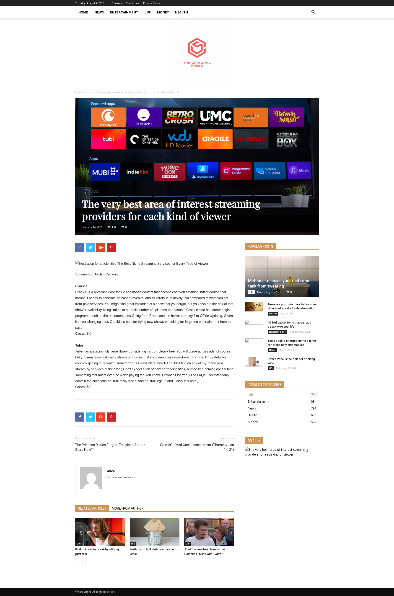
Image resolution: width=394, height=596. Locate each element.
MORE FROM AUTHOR (128, 508)
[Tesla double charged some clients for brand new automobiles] (254, 345)
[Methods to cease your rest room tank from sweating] (282, 276)
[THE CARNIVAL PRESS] (197, 52)
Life (148, 12)
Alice (111, 471)
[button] (313, 12)
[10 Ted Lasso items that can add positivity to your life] (254, 327)
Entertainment (124, 12)
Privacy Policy (151, 3)
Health (181, 12)
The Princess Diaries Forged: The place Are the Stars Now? (110, 447)
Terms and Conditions (125, 3)
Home (83, 12)
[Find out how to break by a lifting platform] (100, 532)
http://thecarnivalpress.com (122, 477)
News (99, 12)
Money (163, 12)
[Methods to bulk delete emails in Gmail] (154, 532)
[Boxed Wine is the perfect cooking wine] (254, 362)
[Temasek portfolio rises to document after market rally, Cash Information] (254, 306)
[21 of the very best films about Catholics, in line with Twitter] (209, 532)
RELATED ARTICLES (92, 508)
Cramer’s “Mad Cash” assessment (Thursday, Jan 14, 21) (197, 447)
